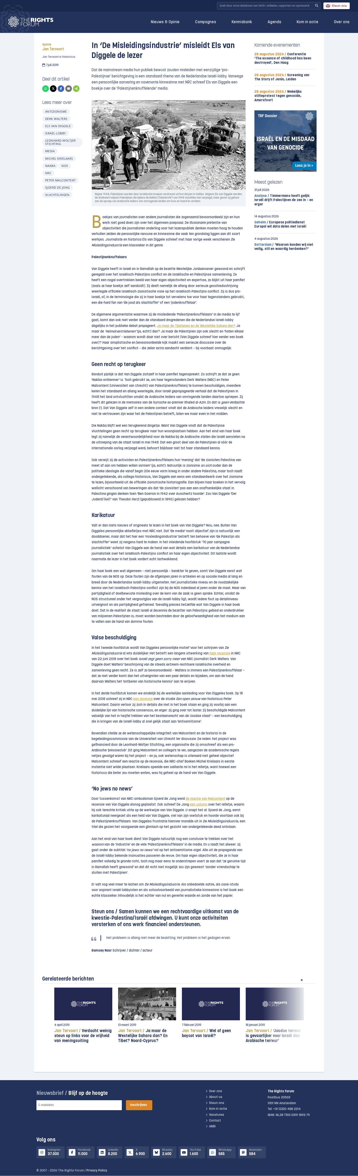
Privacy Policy (96, 1170)
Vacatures (216, 1115)
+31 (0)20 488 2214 (287, 1109)
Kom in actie (307, 22)
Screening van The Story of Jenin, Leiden (282, 77)
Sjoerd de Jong (57, 187)
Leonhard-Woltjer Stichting (60, 142)
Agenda (274, 22)
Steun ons (339, 6)
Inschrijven (138, 1105)
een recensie (143, 699)
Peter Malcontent (60, 180)
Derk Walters (56, 119)
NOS (65, 166)
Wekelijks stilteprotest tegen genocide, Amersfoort (278, 96)
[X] (53, 88)
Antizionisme (56, 111)
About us (215, 1097)
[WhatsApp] (45, 88)
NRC (48, 173)
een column (198, 804)
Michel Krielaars (59, 158)
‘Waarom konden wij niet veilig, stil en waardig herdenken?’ (283, 247)
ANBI (212, 1126)
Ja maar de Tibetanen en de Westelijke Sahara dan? (196, 326)
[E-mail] (68, 88)
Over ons (342, 22)
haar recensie (219, 653)
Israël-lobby (55, 133)
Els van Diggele (58, 126)
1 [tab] (302, 980)
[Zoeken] (317, 6)
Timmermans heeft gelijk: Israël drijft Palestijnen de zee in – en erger (283, 200)
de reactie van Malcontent (205, 799)
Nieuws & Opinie (165, 22)
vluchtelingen (57, 195)
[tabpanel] (83, 1017)
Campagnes (205, 22)
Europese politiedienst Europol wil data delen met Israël (280, 224)
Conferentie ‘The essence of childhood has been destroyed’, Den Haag (282, 58)
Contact (215, 1120)
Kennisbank (242, 22)
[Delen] (76, 88)
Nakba (50, 166)
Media (50, 151)
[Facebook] (61, 88)
